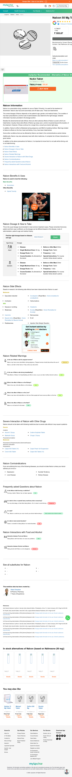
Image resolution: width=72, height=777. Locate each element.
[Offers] (46, 6)
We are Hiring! (7, 740)
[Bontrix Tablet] (42, 698)
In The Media (7, 735)
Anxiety (32, 310)
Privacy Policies (21, 733)
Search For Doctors (35, 745)
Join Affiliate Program (35, 758)
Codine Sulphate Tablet (37, 432)
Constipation (34, 296)
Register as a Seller (35, 748)
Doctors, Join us (47, 733)
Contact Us (7, 738)
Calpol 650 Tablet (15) (37, 452)
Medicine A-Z (50, 11)
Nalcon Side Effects (10, 152)
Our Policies (21, 730)
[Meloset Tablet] (19, 698)
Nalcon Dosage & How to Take (14, 149)
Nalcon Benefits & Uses (11, 146)
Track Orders (33, 738)
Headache (33, 307)
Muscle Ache (9, 318)
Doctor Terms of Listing (47, 736)
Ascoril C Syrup (10, 432)
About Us (6, 733)
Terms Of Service (21, 735)
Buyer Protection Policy (21, 741)
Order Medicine (34, 733)
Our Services (34, 730)
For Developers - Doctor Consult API (34, 751)
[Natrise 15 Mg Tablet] (8, 698)
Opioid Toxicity (11, 191)
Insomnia (8, 315)
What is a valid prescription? (60, 60)
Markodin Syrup (10, 435)
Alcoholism (10, 185)
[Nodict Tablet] (16, 89)
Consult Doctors (34, 735)
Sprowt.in (6, 743)
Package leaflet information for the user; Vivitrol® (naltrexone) (49, 621)
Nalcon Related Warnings (12, 154)
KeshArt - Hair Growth (7, 748)
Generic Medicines (34, 740)
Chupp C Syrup (35, 435)
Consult (5, 11)
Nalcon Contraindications (12, 159)
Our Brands (36, 11)
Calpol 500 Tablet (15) (12, 449)
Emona (6, 752)
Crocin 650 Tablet (10, 452)
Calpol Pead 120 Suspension (39, 449)
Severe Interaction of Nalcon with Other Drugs (18, 157)
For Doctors (46, 730)
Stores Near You (34, 743)
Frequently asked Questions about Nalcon (17, 162)
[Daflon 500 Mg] (31, 698)
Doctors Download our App (47, 740)
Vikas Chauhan (16, 590)
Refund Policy (20, 738)
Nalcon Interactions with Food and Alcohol (17, 164)
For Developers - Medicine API (34, 755)
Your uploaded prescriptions (60, 64)
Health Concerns (19, 11)
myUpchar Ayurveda (9, 745)
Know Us (7, 730)
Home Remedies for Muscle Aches (15, 319)
